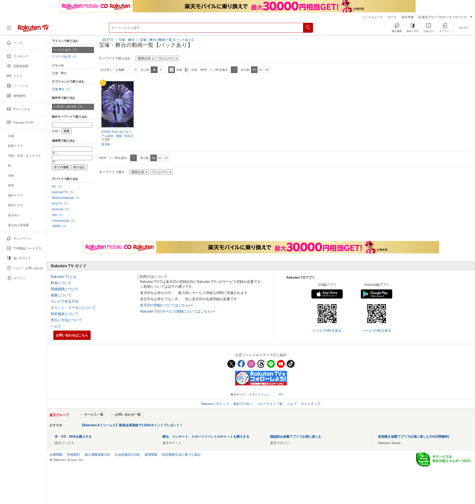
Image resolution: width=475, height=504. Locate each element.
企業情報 (55, 454)
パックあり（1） (67, 50)
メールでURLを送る (327, 330)
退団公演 (144, 58)
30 (254, 70)
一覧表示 (171, 69)
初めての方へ (243, 404)
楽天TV (107, 40)
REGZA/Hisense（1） (66, 198)
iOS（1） (58, 215)
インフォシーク (372, 17)
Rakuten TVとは (63, 276)
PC (281, 394)
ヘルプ (56, 326)
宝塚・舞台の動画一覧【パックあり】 (167, 40)
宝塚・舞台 (127, 40)
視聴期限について (64, 289)
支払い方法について (66, 320)
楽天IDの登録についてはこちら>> (166, 305)
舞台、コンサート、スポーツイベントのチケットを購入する (206, 436)
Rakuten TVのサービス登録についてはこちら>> (177, 311)
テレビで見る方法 (64, 301)
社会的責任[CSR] (127, 454)
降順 (161, 69)
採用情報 (150, 454)
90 (267, 70)
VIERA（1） (60, 226)
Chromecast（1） (64, 220)
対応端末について (64, 314)
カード (392, 17)
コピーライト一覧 (270, 404)
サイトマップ (310, 404)
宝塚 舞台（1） (62, 89)
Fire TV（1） (61, 203)
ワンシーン (166, 58)
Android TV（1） (63, 192)
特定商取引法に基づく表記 (181, 454)
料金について (61, 283)
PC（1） (58, 186)
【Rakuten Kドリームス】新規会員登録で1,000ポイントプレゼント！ (131, 425)
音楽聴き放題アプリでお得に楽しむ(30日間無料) (413, 436)
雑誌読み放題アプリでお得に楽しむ (296, 436)
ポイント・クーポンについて (73, 307)
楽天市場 (407, 17)
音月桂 (105, 144)
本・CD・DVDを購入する (73, 436)
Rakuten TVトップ (215, 404)
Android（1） (61, 209)
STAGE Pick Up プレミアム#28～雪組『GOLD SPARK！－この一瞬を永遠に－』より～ (117, 136)
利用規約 (73, 454)
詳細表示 (186, 69)
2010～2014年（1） (70, 106)
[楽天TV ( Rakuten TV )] (33, 30)
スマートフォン (259, 394)
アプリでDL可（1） (65, 56)
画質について (61, 295)
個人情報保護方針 (97, 454)
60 (261, 70)
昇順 (154, 69)
